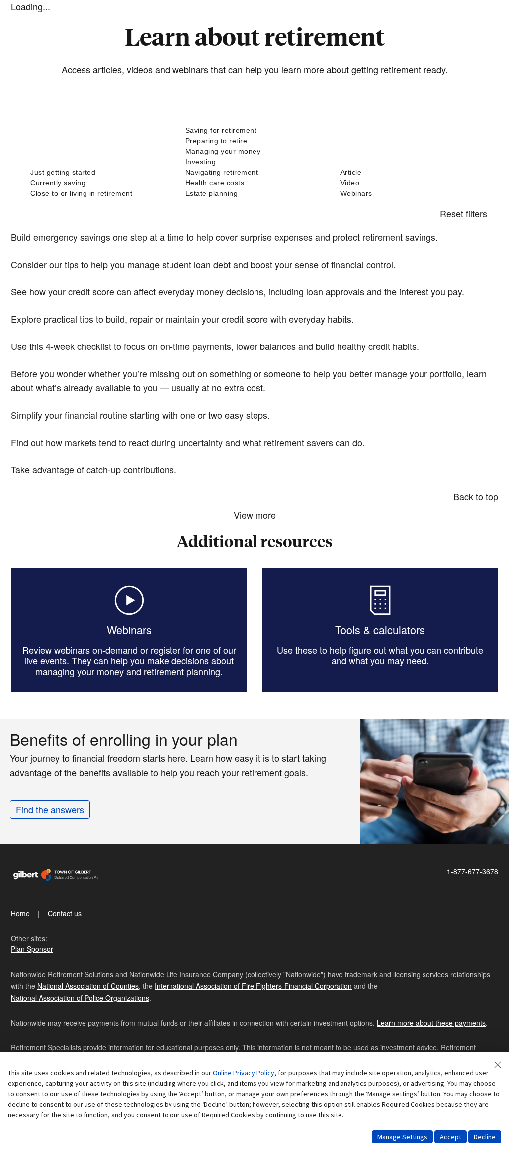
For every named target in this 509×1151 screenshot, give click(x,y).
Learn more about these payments (431, 1023)
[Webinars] (409, 193)
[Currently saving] (99, 183)
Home (20, 913)
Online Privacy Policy (243, 1072)
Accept (450, 1136)
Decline (485, 1136)
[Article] (409, 172)
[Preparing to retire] (254, 141)
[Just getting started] (99, 172)
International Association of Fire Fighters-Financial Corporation (253, 986)
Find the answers (50, 809)
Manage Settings (402, 1136)
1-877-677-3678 (472, 871)
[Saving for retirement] (254, 130)
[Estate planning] (254, 193)
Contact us (65, 913)
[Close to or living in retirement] (99, 193)
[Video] (409, 183)
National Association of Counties (88, 986)
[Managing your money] (254, 151)
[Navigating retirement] (254, 172)
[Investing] (254, 162)
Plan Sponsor (32, 949)
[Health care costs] (254, 183)
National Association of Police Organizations (80, 998)
